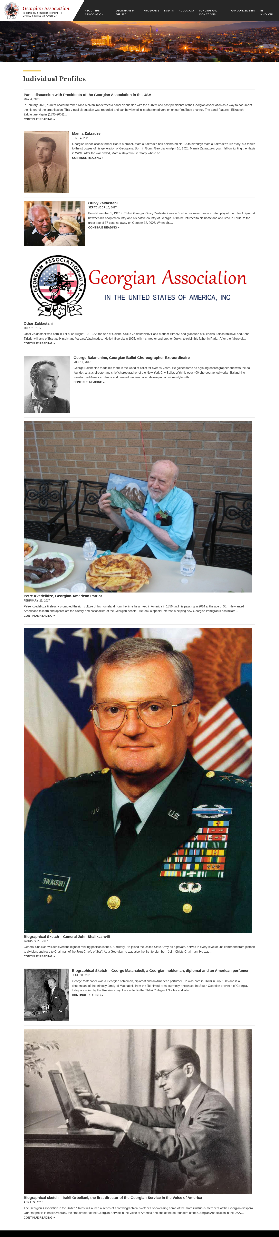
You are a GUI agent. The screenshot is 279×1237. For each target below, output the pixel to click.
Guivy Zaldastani (103, 203)
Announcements (243, 10)
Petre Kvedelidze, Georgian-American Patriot (63, 596)
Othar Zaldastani (38, 323)
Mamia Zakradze (86, 133)
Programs (151, 10)
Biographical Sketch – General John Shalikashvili (67, 937)
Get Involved (266, 12)
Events (169, 10)
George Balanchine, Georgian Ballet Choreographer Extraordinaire (132, 358)
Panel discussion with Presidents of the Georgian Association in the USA (87, 95)
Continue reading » (39, 119)
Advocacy (186, 10)
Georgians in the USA (125, 12)
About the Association (94, 12)
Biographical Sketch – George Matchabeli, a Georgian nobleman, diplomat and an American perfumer (160, 971)
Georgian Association (46, 8)
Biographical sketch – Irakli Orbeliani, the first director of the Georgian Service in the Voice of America (113, 1198)
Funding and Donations (208, 12)
